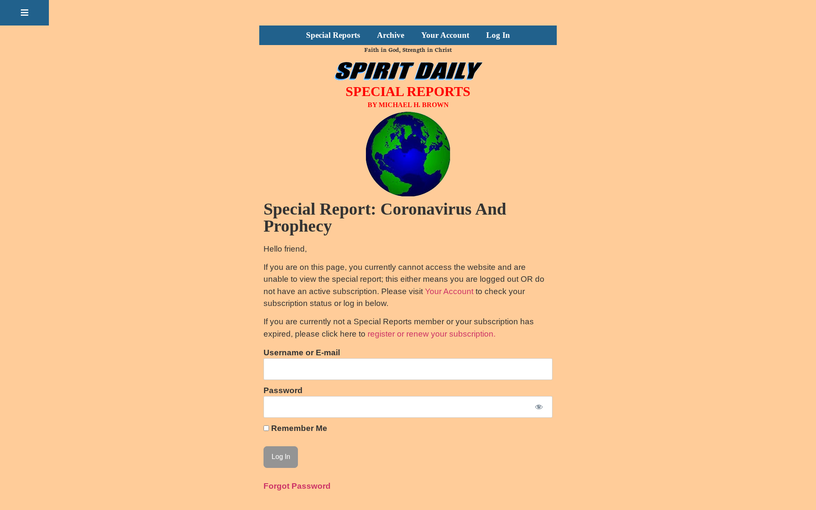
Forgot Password (297, 486)
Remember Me (298, 428)
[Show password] (538, 407)
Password (283, 390)
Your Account (445, 35)
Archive (390, 35)
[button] (25, 12)
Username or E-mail (302, 352)
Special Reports (333, 35)
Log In (498, 35)
